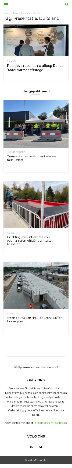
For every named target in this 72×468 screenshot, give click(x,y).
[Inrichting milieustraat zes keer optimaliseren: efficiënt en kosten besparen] (36, 204)
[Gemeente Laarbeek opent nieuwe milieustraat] (36, 124)
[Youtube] (40, 446)
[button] (6, 4)
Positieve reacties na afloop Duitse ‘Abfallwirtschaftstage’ (35, 68)
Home (6, 13)
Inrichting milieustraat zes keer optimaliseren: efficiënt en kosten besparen (30, 240)
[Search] (67, 4)
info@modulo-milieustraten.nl (51, 422)
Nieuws (11, 61)
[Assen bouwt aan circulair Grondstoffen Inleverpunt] (36, 285)
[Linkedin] (31, 446)
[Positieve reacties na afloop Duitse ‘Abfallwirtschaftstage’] (36, 40)
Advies (11, 233)
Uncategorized (16, 152)
